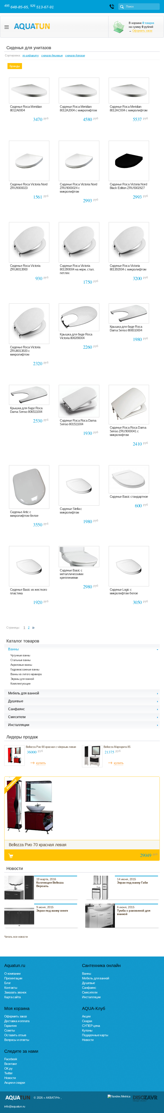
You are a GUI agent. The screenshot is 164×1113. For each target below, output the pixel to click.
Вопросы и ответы (16, 1040)
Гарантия (10, 1025)
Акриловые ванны (21, 664)
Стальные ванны (20, 660)
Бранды (15, 66)
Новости (88, 1040)
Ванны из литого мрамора (25, 674)
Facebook (10, 1059)
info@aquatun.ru (14, 1106)
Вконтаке (10, 1064)
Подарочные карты (95, 1035)
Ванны (86, 973)
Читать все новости (16, 936)
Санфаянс (89, 987)
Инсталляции (91, 997)
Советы (9, 1030)
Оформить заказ (142, 30)
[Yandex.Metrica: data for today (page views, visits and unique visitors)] (119, 1096)
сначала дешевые (52, 55)
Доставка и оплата (16, 1021)
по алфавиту (30, 55)
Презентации (13, 978)
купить (40, 762)
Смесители (89, 992)
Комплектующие (20, 683)
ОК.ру (8, 1068)
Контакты (10, 987)
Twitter (8, 1073)
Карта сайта (12, 997)
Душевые (88, 983)
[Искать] (122, 6)
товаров (148, 23)
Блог (7, 983)
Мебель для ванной (95, 978)
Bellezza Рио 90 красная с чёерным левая (51, 746)
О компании (12, 973)
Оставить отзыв (15, 1035)
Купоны (87, 1030)
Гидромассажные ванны (24, 669)
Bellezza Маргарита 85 (117, 746)
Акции (86, 1016)
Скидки (87, 1021)
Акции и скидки (14, 1082)
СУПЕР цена (91, 1025)
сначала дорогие (75, 55)
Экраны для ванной (22, 678)
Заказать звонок (15, 992)
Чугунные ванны (20, 655)
